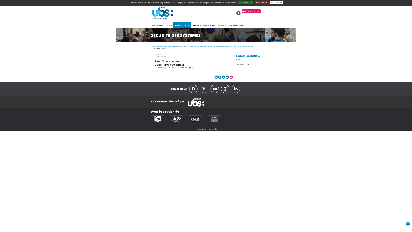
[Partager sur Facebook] (216, 77)
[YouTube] (215, 89)
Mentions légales (201, 129)
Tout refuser (262, 2)
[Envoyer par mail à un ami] (227, 77)
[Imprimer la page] (231, 77)
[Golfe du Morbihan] (195, 119)
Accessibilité (213, 129)
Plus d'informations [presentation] (161, 56)
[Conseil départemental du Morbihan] (176, 119)
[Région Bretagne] (157, 119)
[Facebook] (193, 89)
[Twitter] (204, 89)
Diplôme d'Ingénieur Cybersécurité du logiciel (174, 67)
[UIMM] (214, 119)
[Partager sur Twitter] (219, 77)
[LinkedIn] (236, 89)
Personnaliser (276, 2)
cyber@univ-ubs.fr (252, 11)
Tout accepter (246, 2)
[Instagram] (225, 89)
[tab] (196, 56)
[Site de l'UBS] (196, 102)
